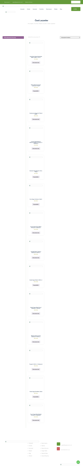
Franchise (41, 9)
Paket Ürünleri (43, 23)
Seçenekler (36, 91)
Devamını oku (36, 62)
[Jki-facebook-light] (58, 455)
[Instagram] (64, 455)
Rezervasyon (49, 9)
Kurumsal (35, 9)
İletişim (55, 9)
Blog (61, 9)
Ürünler (28, 9)
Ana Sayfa (30, 23)
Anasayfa (22, 9)
